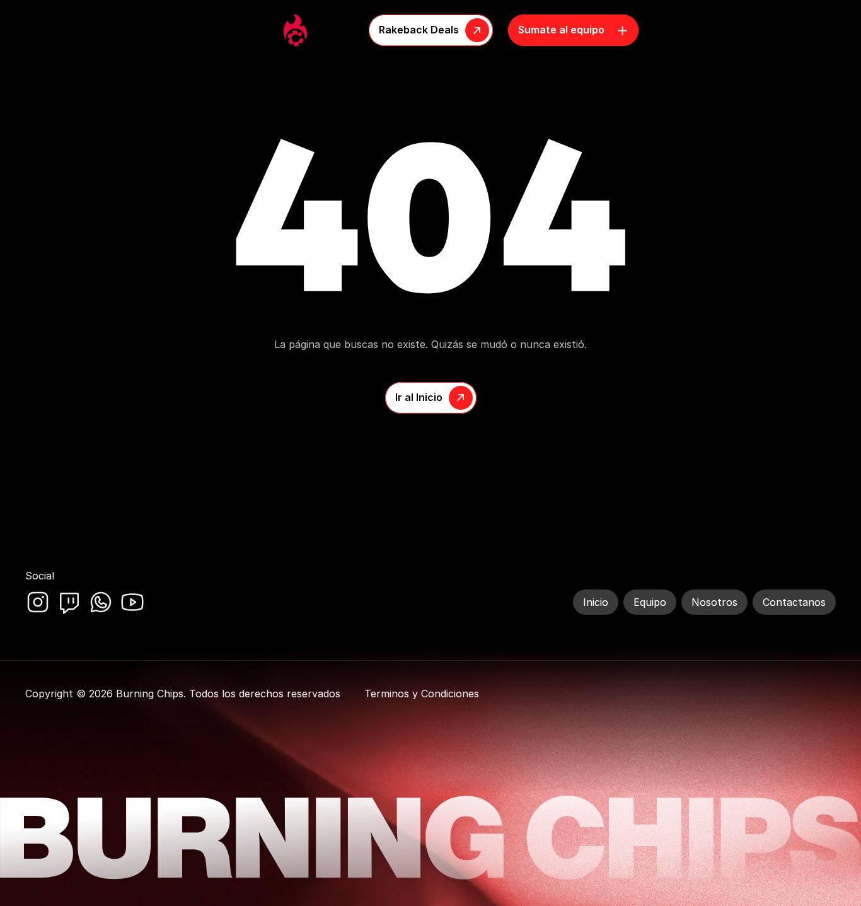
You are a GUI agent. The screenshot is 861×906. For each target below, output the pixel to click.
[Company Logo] (295, 30)
